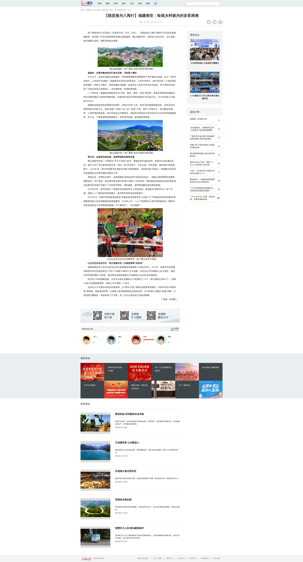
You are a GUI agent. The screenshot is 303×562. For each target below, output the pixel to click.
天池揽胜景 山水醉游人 (127, 442)
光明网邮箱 (205, 558)
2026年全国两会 (90, 385)
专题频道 (88, 10)
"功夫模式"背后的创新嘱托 (201, 130)
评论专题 (96, 10)
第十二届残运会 (184, 385)
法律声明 (192, 558)
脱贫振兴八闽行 (107, 10)
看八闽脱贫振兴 (120, 10)
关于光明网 (157, 558)
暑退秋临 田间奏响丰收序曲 (129, 414)
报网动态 (169, 558)
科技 (140, 3)
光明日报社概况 (143, 558)
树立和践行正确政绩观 (210, 367)
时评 (116, 3)
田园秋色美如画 (123, 499)
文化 (132, 3)
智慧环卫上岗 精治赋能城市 (129, 528)
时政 (100, 3)
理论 (124, 3)
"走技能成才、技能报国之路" (202, 128)
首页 (82, 10)
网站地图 (217, 558)
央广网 (146, 22)
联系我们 (181, 558)
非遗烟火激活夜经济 (125, 471)
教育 (148, 3)
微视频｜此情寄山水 (198, 119)
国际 (108, 3)
